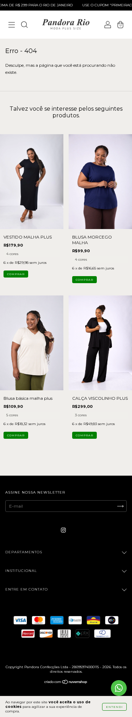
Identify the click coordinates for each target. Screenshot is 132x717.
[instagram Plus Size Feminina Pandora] (63, 530)
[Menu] (11, 25)
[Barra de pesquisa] (24, 25)
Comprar (16, 274)
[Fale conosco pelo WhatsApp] (119, 688)
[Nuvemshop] (66, 682)
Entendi (114, 707)
